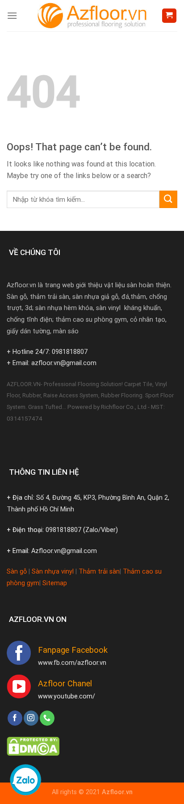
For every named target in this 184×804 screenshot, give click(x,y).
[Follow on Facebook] (15, 718)
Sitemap (54, 583)
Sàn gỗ (17, 571)
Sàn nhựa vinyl (53, 571)
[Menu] (12, 15)
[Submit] (168, 199)
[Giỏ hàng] (169, 16)
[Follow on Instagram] (31, 718)
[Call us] (47, 718)
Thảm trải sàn (99, 571)
